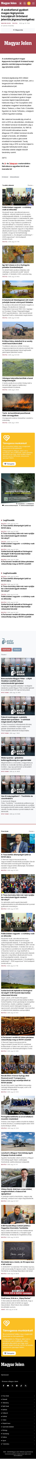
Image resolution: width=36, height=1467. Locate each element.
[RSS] (25, 1385)
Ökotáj (14, 23)
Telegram (13, 163)
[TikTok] (21, 1385)
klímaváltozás (14, 177)
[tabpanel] (18, 738)
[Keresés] (24, 3)
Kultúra (4, 1437)
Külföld (4, 1416)
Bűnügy (4, 1430)
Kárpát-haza (6, 1423)
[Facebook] (3, 1385)
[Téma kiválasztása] (20, 3)
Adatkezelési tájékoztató (24, 1454)
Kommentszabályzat (11, 1454)
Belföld (4, 1409)
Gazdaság (5, 1433)
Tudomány (5, 1444)
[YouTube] (8, 1385)
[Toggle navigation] (33, 3)
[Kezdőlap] (9, 3)
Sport (4, 1440)
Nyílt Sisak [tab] (6, 649)
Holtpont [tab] (17, 649)
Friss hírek (5, 1396)
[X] (12, 1385)
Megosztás (19, 30)
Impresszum (5, 1375)
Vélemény (5, 1403)
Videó (4, 1420)
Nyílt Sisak (5, 1406)
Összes (30, 185)
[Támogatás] (29, 3)
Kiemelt (4, 1399)
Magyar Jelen (6, 23)
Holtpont (5, 1413)
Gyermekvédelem (8, 1427)
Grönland (5, 177)
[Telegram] (16, 1385)
